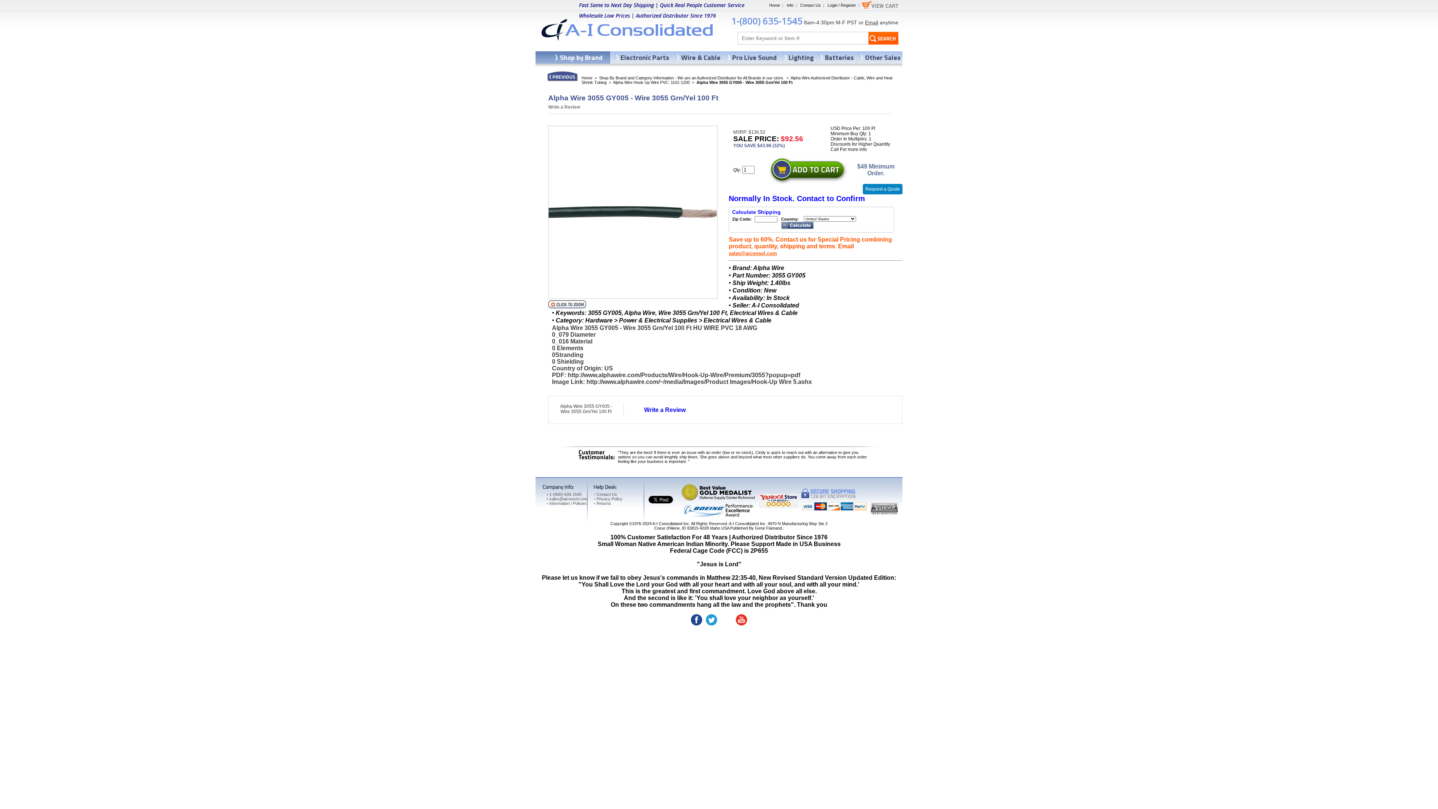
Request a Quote (882, 189)
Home (774, 5)
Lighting (801, 57)
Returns (602, 503)
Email (871, 22)
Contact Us (810, 5)
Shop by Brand (581, 57)
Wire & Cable (700, 57)
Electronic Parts (645, 57)
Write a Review (564, 107)
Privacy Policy (608, 499)
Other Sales (883, 57)
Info (790, 5)
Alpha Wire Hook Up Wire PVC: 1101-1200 (651, 82)
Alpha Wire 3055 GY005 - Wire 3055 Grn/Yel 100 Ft (586, 409)
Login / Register (842, 5)
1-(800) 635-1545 (767, 21)
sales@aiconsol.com (753, 253)
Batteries (839, 57)
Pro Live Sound (754, 57)
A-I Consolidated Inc (670, 523)
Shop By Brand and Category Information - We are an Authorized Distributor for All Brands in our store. (691, 78)
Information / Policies (567, 503)
